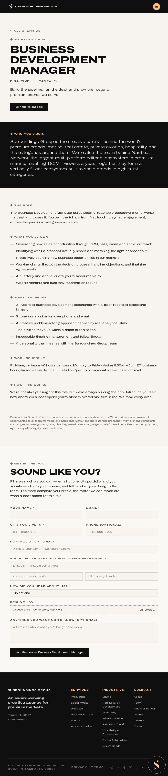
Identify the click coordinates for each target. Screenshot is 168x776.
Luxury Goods (111, 746)
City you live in (27, 524)
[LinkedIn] (117, 767)
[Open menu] (156, 6)
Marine (106, 697)
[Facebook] (124, 767)
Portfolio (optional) (32, 541)
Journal (138, 714)
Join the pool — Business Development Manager (49, 652)
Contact (139, 726)
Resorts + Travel (113, 724)
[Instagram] (111, 767)
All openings (27, 30)
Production (78, 697)
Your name (22, 508)
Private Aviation (112, 718)
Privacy (79, 767)
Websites (77, 708)
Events (75, 720)
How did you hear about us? (40, 586)
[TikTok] (136, 767)
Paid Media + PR (82, 714)
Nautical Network (145, 708)
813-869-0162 (17, 719)
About (138, 697)
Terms (97, 767)
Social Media (79, 703)
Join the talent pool (29, 107)
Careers (139, 720)
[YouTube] (130, 767)
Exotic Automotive (114, 740)
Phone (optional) (103, 524)
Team (137, 703)
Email (93, 508)
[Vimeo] (142, 767)
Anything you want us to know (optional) (53, 620)
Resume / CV (23, 602)
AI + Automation (81, 726)
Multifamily (109, 712)
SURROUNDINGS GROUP (29, 690)
